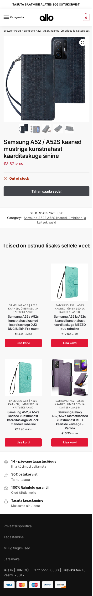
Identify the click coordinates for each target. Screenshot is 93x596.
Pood (17, 30)
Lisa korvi (23, 343)
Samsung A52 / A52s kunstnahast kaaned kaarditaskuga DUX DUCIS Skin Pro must (23, 323)
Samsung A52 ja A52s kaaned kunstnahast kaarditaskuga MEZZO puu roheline (70, 323)
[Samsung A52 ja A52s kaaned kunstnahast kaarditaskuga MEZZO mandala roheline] (23, 377)
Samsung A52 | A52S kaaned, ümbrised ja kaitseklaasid (58, 30)
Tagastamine (14, 537)
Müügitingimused (17, 548)
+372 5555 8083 (45, 570)
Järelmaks (12, 559)
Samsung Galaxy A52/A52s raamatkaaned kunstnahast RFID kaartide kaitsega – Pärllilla (70, 420)
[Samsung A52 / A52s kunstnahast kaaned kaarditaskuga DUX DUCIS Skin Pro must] (23, 282)
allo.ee (8, 30)
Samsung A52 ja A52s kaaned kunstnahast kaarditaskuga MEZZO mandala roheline (23, 418)
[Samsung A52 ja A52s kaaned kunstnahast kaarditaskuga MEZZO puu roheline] (69, 282)
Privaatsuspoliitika (18, 526)
